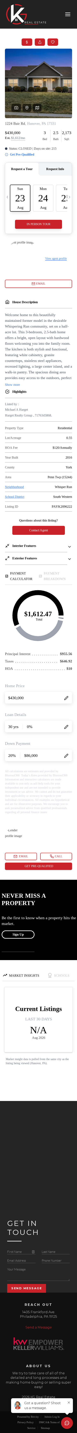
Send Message (26, 1288)
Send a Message (38, 1327)
